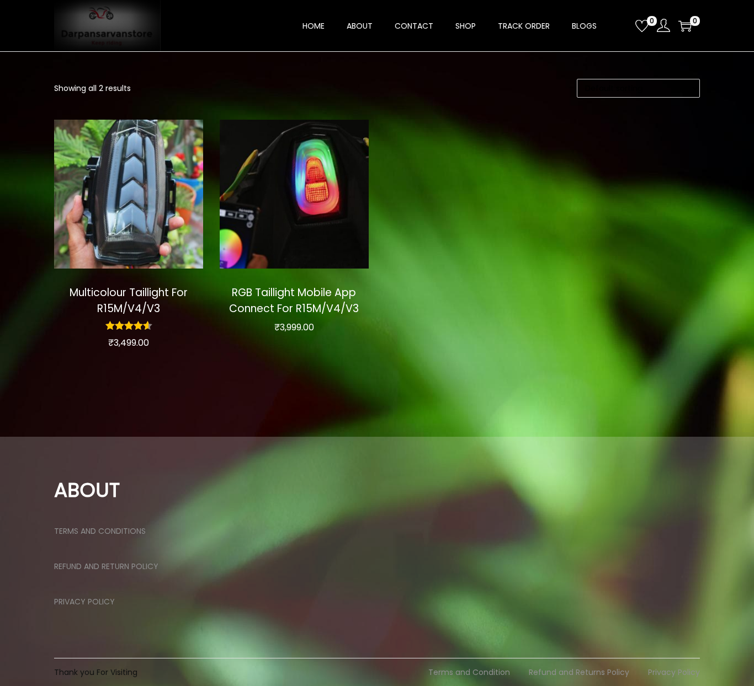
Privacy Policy (674, 672)
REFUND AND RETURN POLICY (106, 566)
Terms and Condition (469, 672)
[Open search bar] (622, 25)
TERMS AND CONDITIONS (100, 531)
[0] (642, 26)
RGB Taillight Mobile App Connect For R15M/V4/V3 (294, 300)
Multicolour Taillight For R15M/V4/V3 (129, 300)
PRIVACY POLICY (84, 601)
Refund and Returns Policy (579, 672)
